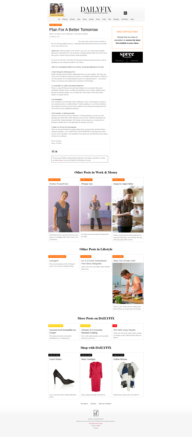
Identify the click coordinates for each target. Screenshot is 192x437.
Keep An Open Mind (123, 184)
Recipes (72, 19)
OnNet (98, 426)
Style (78, 19)
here (61, 160)
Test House (124, 19)
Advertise (93, 404)
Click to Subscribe (56, 15)
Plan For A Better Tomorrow (73, 29)
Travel (98, 19)
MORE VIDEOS (134, 61)
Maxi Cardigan (88, 359)
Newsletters (84, 404)
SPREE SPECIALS (119, 61)
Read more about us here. (96, 423)
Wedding (116, 19)
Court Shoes (55, 359)
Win (109, 19)
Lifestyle (65, 19)
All (59, 19)
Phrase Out (86, 184)
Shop (132, 19)
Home (85, 19)
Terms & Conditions (105, 404)
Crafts (104, 19)
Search (125, 13)
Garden (91, 19)
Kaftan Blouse (120, 359)
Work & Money (55, 25)
